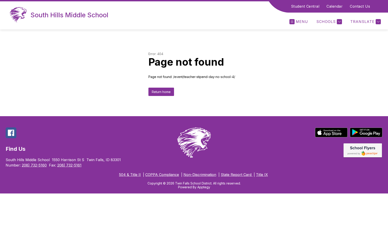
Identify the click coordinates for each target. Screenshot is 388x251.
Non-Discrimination (199, 174)
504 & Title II (130, 174)
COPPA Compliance (162, 174)
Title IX (262, 174)
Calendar (334, 6)
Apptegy (203, 187)
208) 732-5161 (69, 165)
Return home (161, 92)
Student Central (305, 6)
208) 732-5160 (34, 165)
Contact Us (360, 6)
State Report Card (237, 174)
